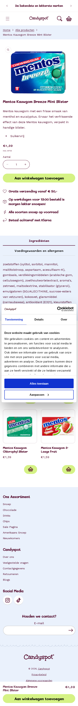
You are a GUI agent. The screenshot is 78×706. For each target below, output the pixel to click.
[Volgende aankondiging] (71, 6)
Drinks (6, 515)
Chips (6, 521)
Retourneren (10, 574)
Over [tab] (64, 319)
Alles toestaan (39, 383)
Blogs (6, 579)
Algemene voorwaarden (39, 680)
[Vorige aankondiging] (7, 6)
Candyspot (44, 668)
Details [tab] (39, 319)
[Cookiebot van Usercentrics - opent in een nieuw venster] (57, 309)
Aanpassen (37, 394)
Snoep (7, 504)
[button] (7, 19)
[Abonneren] (70, 630)
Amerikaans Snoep (14, 532)
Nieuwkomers (11, 538)
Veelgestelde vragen (15, 562)
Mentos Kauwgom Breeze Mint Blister (27, 34)
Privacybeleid (39, 674)
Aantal (7, 157)
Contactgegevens (14, 568)
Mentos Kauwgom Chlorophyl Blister (15, 450)
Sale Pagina (10, 526)
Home (6, 29)
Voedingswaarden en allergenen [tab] (39, 251)
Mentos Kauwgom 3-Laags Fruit (54, 450)
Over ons (8, 556)
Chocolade (9, 509)
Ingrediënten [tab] (39, 241)
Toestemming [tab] (14, 319)
